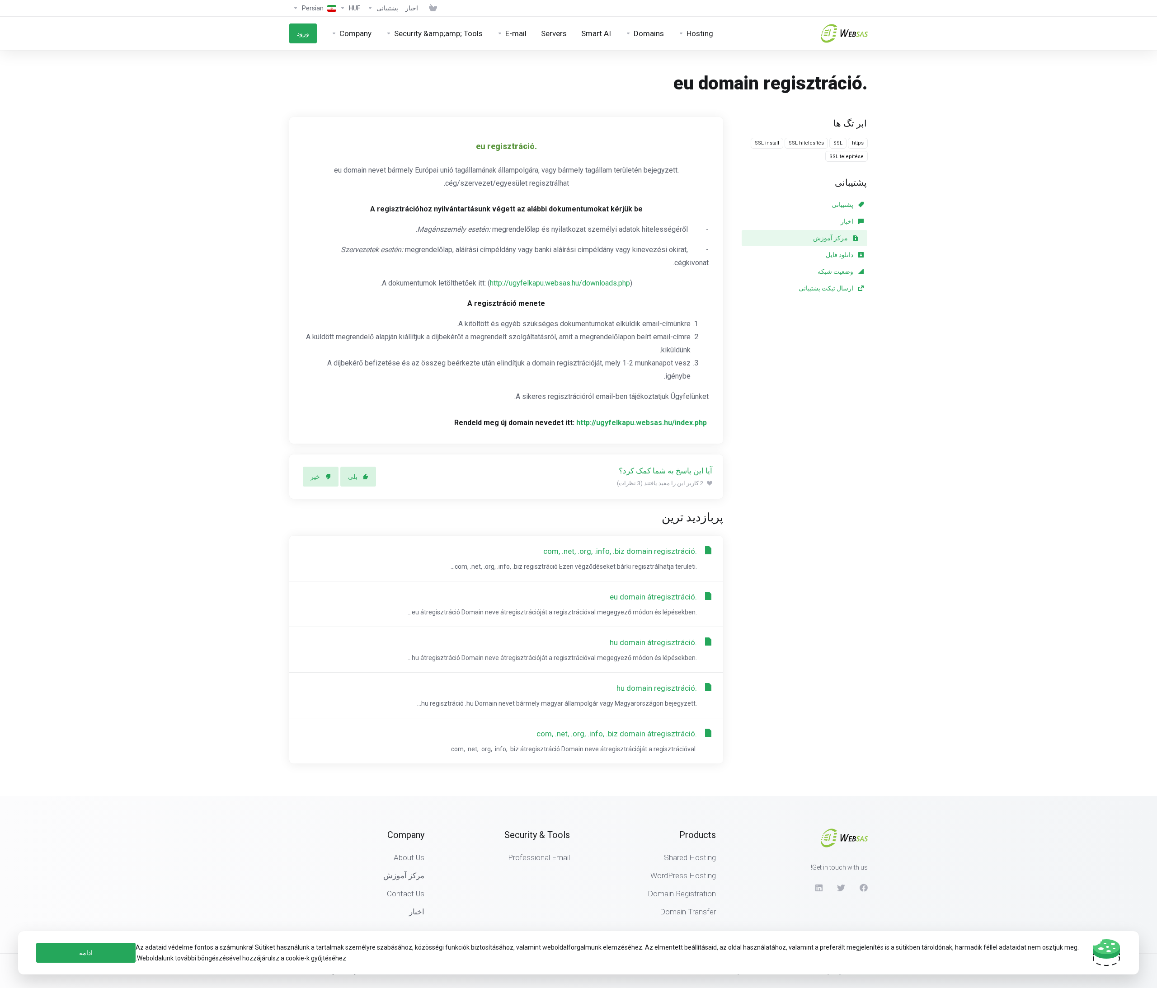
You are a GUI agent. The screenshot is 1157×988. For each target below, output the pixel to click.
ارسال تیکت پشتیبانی (827, 288)
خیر (315, 476)
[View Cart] (431, 8)
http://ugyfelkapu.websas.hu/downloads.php (560, 283)
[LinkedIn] (818, 887)
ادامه (86, 952)
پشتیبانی (843, 204)
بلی (352, 476)
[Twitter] (841, 887)
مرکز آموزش (831, 238)
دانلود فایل (840, 254)
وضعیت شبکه (836, 271)
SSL (837, 143)
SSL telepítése (846, 156)
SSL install (767, 143)
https (858, 143)
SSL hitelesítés (806, 143)
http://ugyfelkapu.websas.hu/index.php (641, 422)
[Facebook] (863, 887)
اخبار (848, 221)
